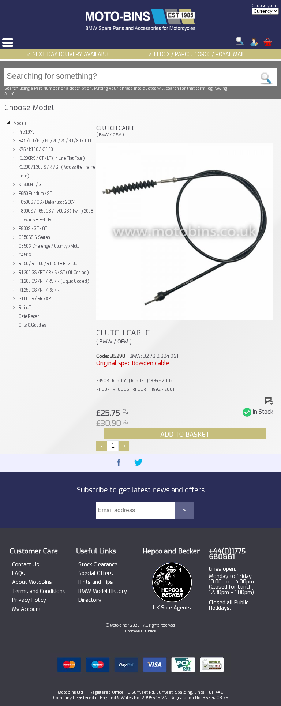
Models (20, 123)
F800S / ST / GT (33, 228)
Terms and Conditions (38, 591)
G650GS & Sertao (34, 237)
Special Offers (95, 573)
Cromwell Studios (140, 631)
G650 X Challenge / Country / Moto (49, 246)
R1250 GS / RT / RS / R (39, 289)
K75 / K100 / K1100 (36, 149)
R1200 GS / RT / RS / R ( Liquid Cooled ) (54, 281)
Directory (89, 600)
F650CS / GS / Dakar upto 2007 (46, 202)
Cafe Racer (28, 316)
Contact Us (25, 565)
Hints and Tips (95, 582)
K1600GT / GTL (32, 184)
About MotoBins (32, 582)
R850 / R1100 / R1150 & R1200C (48, 263)
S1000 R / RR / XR (35, 298)
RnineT (25, 307)
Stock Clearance (97, 565)
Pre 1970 (26, 131)
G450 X (25, 254)
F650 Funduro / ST (35, 193)
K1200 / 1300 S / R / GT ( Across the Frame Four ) (57, 171)
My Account (26, 609)
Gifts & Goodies (32, 325)
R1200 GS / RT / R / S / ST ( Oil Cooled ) (54, 272)
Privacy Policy (29, 600)
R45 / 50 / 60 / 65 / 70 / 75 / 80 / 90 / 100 (55, 140)
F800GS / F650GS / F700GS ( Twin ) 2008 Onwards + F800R (56, 215)
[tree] (48, 224)
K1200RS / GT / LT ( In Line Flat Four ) (52, 158)
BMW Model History (102, 591)
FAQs (18, 573)
